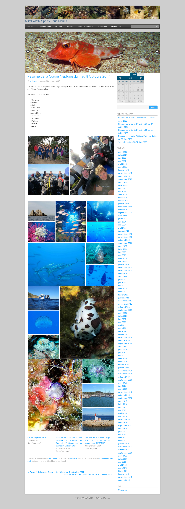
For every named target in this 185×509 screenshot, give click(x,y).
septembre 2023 (125, 243)
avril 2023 (122, 258)
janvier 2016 (123, 474)
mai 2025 (122, 191)
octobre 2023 (124, 240)
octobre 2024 (124, 210)
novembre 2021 (125, 304)
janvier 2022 (123, 298)
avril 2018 (122, 413)
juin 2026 (122, 158)
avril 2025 (122, 194)
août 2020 (122, 346)
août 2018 (122, 401)
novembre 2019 (125, 374)
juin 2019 (122, 386)
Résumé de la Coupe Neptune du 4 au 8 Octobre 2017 (68, 76)
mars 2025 (122, 197)
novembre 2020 (125, 337)
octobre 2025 (124, 176)
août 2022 (122, 276)
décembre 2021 (125, 301)
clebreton (33, 81)
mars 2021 (122, 328)
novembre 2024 (125, 207)
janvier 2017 (123, 444)
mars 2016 (122, 468)
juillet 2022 (122, 280)
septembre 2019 (125, 380)
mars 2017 (122, 441)
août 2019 (122, 383)
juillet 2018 (122, 404)
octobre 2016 (124, 450)
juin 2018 (122, 407)
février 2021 (123, 331)
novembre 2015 (125, 477)
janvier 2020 (123, 368)
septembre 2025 (125, 179)
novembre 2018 (125, 392)
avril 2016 (122, 465)
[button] (48, 150)
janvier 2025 (123, 203)
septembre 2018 (125, 398)
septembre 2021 (125, 310)
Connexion (122, 490)
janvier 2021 (123, 334)
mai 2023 (122, 255)
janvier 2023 (123, 264)
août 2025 (122, 182)
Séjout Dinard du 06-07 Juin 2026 (132, 142)
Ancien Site (116, 27)
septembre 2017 (125, 425)
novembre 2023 (125, 237)
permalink (73, 458)
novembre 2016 (125, 447)
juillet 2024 (122, 219)
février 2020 (123, 365)
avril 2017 (122, 438)
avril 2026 (122, 164)
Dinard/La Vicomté (85, 27)
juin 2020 (122, 352)
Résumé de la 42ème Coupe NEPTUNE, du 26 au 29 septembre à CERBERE (97, 440)
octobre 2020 (124, 340)
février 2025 (123, 200)
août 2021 (122, 313)
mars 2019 (122, 389)
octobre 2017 (124, 422)
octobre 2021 (124, 307)
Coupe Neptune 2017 (36, 438)
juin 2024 (122, 222)
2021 (140, 101)
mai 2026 (122, 161)
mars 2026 (122, 167)
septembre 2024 (125, 213)
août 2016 (122, 456)
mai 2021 (122, 322)
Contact (69, 27)
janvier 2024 (123, 231)
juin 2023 (122, 252)
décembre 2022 (125, 267)
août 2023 (122, 246)
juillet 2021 (122, 316)
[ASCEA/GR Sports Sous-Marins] (92, 17)
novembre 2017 (125, 419)
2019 (121, 101)
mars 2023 (122, 261)
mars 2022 (122, 292)
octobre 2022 (124, 273)
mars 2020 (122, 362)
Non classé (52, 458)
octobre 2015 (124, 480)
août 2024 (122, 216)
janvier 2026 (123, 170)
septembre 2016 (125, 453)
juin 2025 (122, 188)
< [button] (28, 52)
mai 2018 (122, 410)
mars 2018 (122, 416)
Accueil (30, 27)
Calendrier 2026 (44, 27)
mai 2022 (122, 285)
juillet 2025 (122, 185)
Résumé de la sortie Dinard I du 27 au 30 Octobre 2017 (89, 475)
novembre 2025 (125, 173)
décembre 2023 (125, 234)
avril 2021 (122, 325)
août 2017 (122, 428)
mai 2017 (122, 434)
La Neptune (102, 27)
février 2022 (123, 295)
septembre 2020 (125, 343)
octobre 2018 (124, 395)
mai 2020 (122, 355)
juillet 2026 (122, 155)
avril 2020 (122, 358)
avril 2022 (122, 289)
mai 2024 (122, 225)
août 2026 (122, 152)
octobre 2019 (124, 377)
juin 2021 (122, 319)
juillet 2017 (122, 431)
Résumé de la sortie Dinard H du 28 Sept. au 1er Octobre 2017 (55, 472)
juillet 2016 (122, 459)
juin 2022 (122, 282)
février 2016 (123, 471)
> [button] (157, 52)
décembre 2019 (125, 371)
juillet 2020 (122, 349)
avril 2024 (122, 228)
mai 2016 (122, 462)
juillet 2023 (122, 249)
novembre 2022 (125, 270)
